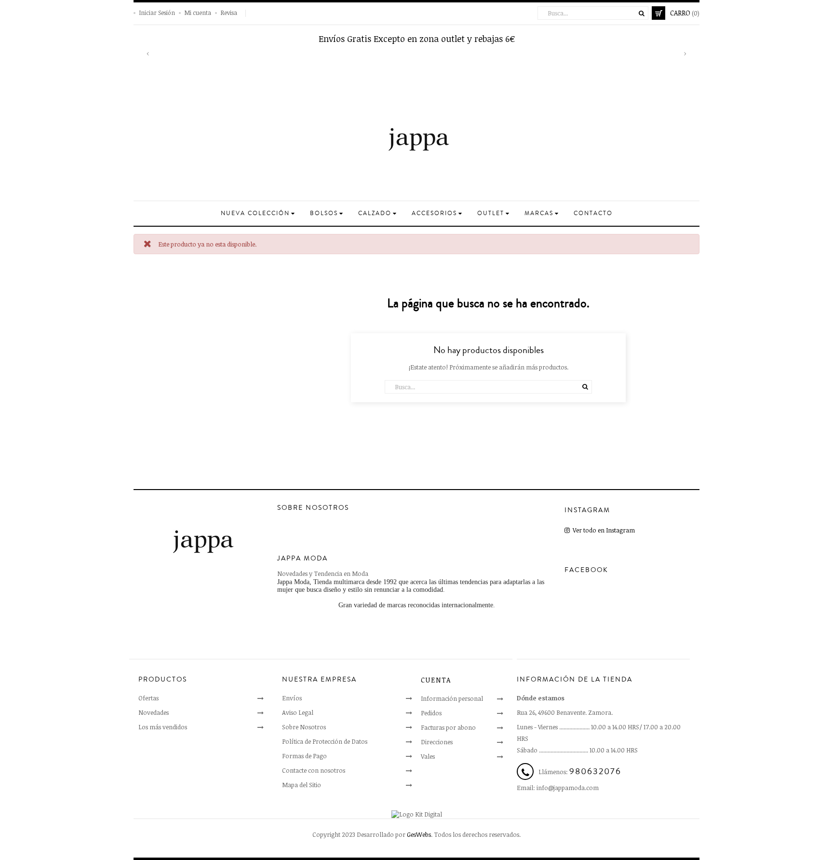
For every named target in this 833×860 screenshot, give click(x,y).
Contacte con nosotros (313, 770)
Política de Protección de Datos (324, 741)
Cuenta (436, 679)
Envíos (292, 698)
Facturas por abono (448, 727)
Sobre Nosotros (304, 727)
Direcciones (437, 741)
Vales (428, 756)
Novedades (153, 712)
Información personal (452, 698)
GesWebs (419, 834)
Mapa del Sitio (301, 784)
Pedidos (431, 713)
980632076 (595, 771)
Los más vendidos (162, 727)
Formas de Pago (304, 755)
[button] (148, 58)
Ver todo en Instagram (602, 530)
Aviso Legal (297, 712)
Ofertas (148, 698)
